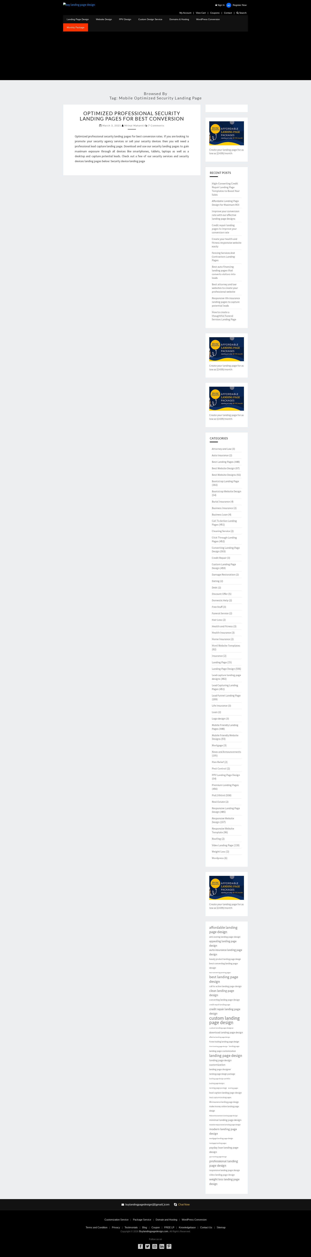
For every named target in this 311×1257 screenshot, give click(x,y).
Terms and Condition (96, 1227)
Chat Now (184, 1204)
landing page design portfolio (219, 1079)
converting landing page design (224, 999)
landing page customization (222, 1051)
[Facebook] (140, 1246)
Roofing (216, 838)
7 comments (156, 125)
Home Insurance (221, 639)
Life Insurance (219, 705)
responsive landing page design (224, 1170)
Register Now (240, 5)
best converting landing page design (223, 965)
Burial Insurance (221, 501)
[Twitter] (147, 1246)
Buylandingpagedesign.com (153, 1231)
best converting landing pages (220, 973)
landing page (234, 1046)
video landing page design (222, 1174)
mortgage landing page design (221, 1138)
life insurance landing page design (224, 1102)
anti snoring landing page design (224, 936)
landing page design (225, 1055)
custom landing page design (224, 1020)
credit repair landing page (219, 1004)
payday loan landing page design (223, 1150)
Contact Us (206, 1227)
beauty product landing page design (225, 959)
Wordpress (218, 858)
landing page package (218, 1088)
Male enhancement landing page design (223, 1116)
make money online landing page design (224, 1108)
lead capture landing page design (225, 1092)
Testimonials (131, 1227)
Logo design (218, 718)
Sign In (221, 5)
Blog (144, 1227)
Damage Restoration (223, 574)
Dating (215, 581)
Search (243, 13)
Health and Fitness (222, 626)
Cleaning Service (221, 531)
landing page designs (217, 1083)
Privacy (116, 1227)
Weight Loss (218, 851)
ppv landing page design (218, 1157)
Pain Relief (218, 762)
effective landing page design (219, 1037)
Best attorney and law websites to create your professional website (225, 288)
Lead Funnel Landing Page (226, 695)
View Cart (201, 13)
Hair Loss (217, 619)
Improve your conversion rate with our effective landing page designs (225, 215)
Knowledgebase (187, 1227)
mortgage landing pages (217, 1143)
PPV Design (125, 19)
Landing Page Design (78, 19)
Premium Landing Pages (225, 785)
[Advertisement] (155, 56)
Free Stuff (217, 606)
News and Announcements (226, 751)
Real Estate (218, 801)
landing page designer (220, 1069)
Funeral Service (220, 613)
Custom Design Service (150, 19)
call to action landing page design (225, 986)
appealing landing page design (222, 943)
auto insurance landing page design (225, 952)
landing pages (233, 1088)
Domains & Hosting (179, 19)
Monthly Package (75, 27)
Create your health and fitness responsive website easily (226, 242)
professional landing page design (223, 1163)
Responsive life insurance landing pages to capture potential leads (226, 301)
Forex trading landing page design (224, 1041)
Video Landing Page (222, 845)
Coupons (214, 13)
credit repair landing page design (224, 1011)
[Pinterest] (169, 1246)
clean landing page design (221, 993)
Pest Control (219, 768)
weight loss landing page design (224, 1181)
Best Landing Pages (223, 461)
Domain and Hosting (166, 1219)
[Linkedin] (161, 1246)
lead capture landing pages (220, 1097)
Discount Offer (220, 593)
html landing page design (218, 1046)
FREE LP (169, 1227)
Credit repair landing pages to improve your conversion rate (224, 229)
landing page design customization (220, 1062)
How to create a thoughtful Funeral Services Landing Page (224, 315)
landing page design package (222, 1074)
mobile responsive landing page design (225, 1125)
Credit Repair (219, 557)
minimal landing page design (225, 1120)
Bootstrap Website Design (226, 491)
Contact (228, 13)
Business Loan (220, 514)
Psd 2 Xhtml (218, 795)
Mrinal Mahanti (134, 125)
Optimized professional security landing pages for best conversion (132, 115)
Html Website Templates (226, 645)
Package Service (142, 1219)
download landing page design (226, 1032)
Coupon (155, 1227)
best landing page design (223, 979)
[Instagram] (154, 1246)
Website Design (104, 19)
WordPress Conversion (208, 19)
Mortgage (217, 745)
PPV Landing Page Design (226, 775)
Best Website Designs (224, 474)
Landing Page (219, 662)
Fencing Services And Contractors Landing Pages (223, 256)
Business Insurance (222, 508)
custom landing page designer (221, 1028)
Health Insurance (221, 632)
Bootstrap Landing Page (225, 481)
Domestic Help (220, 600)
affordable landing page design (223, 929)
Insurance (217, 655)
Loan (214, 712)
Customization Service (116, 1219)
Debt (214, 587)
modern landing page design (223, 1131)
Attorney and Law (221, 448)
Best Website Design (223, 468)
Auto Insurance (220, 455)
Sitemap (221, 1227)
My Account (185, 13)
